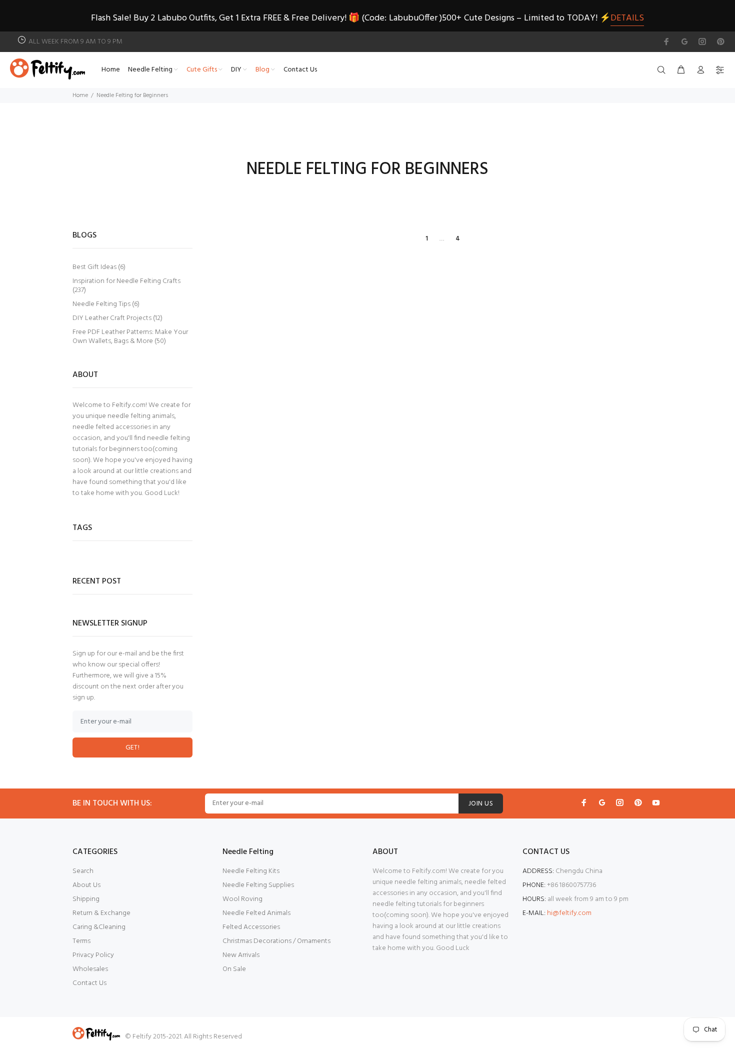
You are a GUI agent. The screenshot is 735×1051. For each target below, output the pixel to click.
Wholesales (90, 969)
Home (80, 95)
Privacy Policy (93, 955)
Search (83, 871)
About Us (86, 885)
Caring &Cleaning (99, 927)
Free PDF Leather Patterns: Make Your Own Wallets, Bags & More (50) (130, 336)
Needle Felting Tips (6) (106, 304)
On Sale (234, 969)
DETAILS (627, 18)
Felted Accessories (251, 927)
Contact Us (89, 983)
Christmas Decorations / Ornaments (276, 941)
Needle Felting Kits (251, 871)
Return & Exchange (101, 913)
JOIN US (480, 804)
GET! (133, 748)
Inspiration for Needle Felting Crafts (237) (126, 286)
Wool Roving (242, 899)
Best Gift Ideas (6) (99, 267)
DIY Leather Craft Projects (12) (117, 318)
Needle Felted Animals (256, 913)
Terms (81, 941)
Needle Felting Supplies (258, 885)
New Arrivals (241, 955)
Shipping (86, 899)
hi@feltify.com (569, 913)
